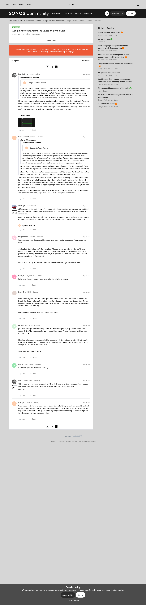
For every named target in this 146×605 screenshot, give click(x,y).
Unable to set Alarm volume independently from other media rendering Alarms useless (115, 80)
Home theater (103, 91)
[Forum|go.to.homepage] (29, 13)
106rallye (21, 206)
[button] (117, 13)
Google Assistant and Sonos (53, 20)
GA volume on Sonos (106, 104)
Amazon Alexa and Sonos (107, 35)
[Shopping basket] (138, 4)
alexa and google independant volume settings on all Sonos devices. (113, 46)
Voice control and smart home (30, 20)
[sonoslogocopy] (73, 4)
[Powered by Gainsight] (73, 436)
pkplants (21, 325)
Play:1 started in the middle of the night (113, 88)
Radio (29, 4)
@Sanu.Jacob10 (24, 209)
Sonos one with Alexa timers (109, 32)
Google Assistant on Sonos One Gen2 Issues (115, 63)
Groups (78, 13)
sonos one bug (104, 39)
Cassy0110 (22, 276)
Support (22, 4)
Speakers (101, 42)
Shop (7, 4)
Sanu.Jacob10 (23, 137)
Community (13, 20)
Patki (20, 380)
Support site (87, 13)
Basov (20, 364)
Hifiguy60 (21, 402)
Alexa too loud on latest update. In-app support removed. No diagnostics (113, 55)
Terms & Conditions (57, 441)
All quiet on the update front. (109, 72)
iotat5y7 (21, 292)
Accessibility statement (87, 441)
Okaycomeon (23, 236)
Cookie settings (71, 441)
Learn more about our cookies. (113, 590)
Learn (14, 4)
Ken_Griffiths (23, 74)
